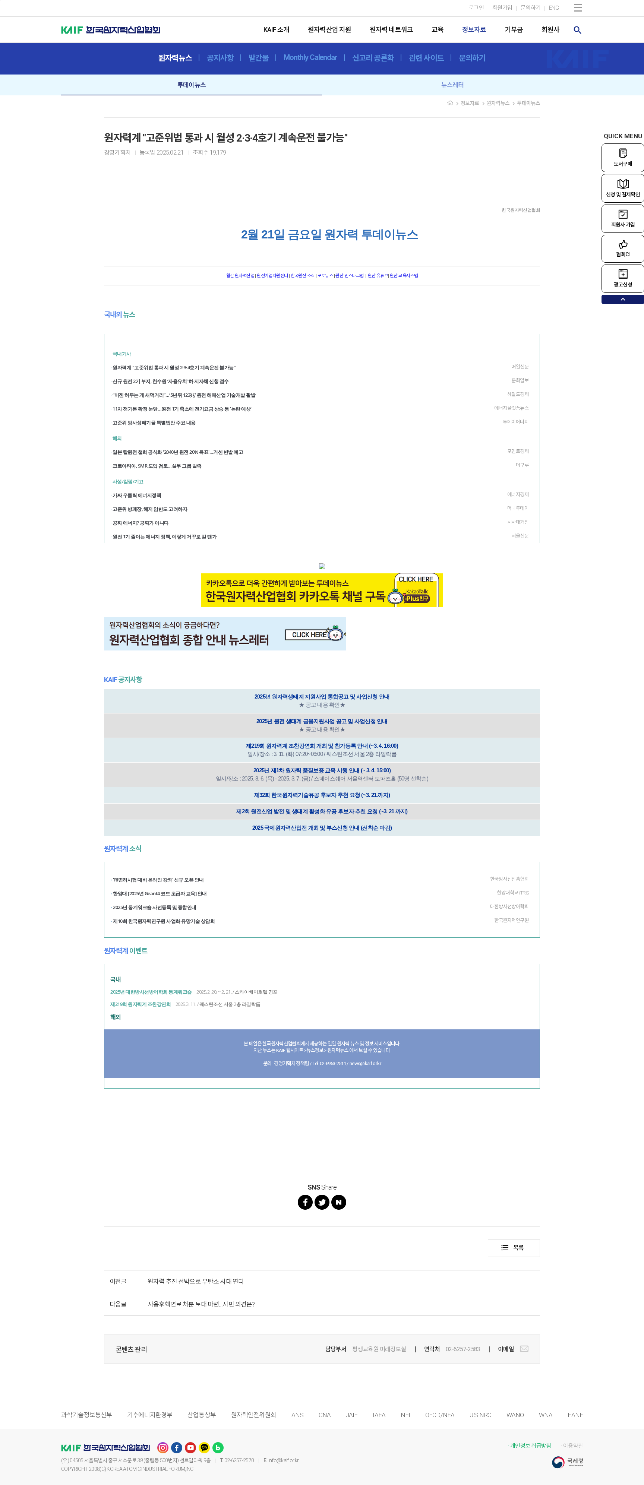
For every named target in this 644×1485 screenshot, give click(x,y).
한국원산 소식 (303, 275)
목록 (512, 1247)
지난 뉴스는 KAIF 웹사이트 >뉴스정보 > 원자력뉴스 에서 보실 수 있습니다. (322, 1050)
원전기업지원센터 (273, 275)
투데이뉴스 (191, 85)
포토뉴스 (325, 275)
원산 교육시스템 (404, 275)
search (577, 30)
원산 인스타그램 (349, 275)
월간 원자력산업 (240, 275)
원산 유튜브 (378, 275)
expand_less (623, 299)
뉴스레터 (452, 85)
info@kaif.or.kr (283, 1460)
